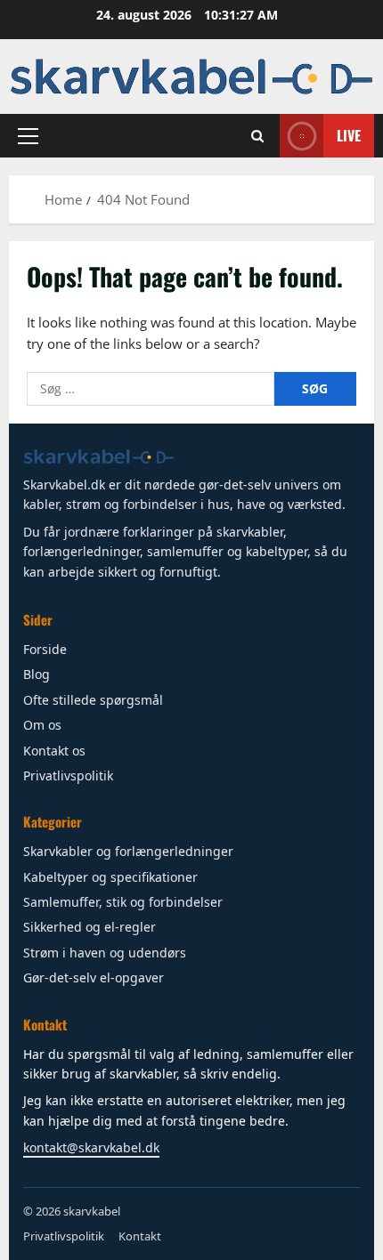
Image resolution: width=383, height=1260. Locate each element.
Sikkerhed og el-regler (89, 926)
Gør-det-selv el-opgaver (93, 977)
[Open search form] (257, 135)
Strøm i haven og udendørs (104, 952)
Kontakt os (54, 750)
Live (349, 134)
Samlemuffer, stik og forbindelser (123, 901)
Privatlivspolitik (68, 775)
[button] (28, 135)
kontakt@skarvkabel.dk (91, 1147)
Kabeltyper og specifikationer (110, 876)
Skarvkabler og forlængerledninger (128, 851)
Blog (36, 674)
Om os (42, 724)
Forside (45, 649)
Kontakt (139, 1236)
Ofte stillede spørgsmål (93, 699)
